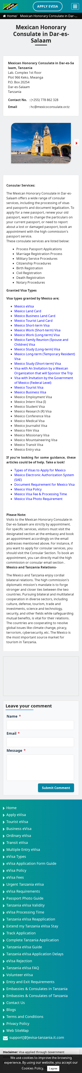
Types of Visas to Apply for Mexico (40, 470)
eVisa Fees (15, 877)
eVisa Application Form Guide (31, 863)
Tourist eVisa (17, 821)
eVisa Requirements (23, 891)
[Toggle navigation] (75, 6)
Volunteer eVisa (19, 974)
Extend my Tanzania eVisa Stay (32, 926)
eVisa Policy (16, 870)
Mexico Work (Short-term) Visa (37, 330)
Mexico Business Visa (30, 392)
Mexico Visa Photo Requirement (38, 499)
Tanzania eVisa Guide (24, 947)
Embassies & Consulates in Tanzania (36, 988)
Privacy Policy (17, 1023)
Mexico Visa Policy (28, 489)
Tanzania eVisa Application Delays (34, 953)
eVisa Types (16, 856)
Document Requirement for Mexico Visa (44, 484)
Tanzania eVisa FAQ (22, 967)
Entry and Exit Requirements (30, 981)
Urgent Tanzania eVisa (25, 884)
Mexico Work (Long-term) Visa (37, 335)
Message (16, 750)
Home (11, 16)
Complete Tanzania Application (32, 940)
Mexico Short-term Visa (32, 325)
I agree (53, 1068)
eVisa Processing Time (25, 912)
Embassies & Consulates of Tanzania (37, 995)
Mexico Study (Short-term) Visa (37, 363)
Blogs (11, 1009)
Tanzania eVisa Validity (25, 905)
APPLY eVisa (47, 6)
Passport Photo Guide (24, 898)
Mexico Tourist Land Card (33, 320)
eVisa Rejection (19, 960)
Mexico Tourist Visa (28, 387)
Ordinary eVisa (18, 835)
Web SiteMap (17, 1030)
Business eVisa (18, 828)
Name (14, 716)
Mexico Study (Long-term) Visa (37, 349)
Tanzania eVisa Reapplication (30, 919)
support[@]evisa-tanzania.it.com (36, 1037)
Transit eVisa (17, 842)
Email (13, 733)
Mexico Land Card (27, 311)
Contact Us (15, 1002)
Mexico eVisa (24, 306)
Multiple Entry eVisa (23, 849)
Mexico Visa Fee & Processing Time (40, 494)
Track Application (21, 933)
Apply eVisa (16, 814)
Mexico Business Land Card (34, 316)
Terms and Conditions (24, 1016)
